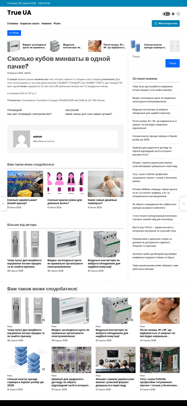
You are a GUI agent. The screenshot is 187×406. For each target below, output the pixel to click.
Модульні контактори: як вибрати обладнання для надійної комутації (104, 263)
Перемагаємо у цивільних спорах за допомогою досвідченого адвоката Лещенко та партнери (152, 242)
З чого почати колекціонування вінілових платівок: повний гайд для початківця (155, 217)
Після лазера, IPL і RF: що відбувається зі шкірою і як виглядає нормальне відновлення (155, 124)
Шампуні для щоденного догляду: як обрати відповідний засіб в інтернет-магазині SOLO (153, 151)
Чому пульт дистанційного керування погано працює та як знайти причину (24, 263)
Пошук (136, 56)
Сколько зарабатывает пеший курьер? (22, 201)
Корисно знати (29, 23)
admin (27, 73)
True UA (19, 13)
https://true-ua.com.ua (43, 141)
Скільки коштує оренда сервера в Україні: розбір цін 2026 (115, 49)
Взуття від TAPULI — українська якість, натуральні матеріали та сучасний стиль (154, 229)
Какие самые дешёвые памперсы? (102, 201)
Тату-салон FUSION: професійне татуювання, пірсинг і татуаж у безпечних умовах (155, 178)
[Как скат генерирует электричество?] (3, 203)
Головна (12, 23)
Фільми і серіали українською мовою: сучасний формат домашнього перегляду (155, 164)
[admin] (21, 139)
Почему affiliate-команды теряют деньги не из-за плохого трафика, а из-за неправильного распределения (155, 193)
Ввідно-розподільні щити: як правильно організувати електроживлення (65, 263)
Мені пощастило (168, 23)
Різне (57, 23)
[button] (172, 46)
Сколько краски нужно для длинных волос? (64, 201)
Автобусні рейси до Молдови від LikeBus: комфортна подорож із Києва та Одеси (155, 255)
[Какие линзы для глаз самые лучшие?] (183, 203)
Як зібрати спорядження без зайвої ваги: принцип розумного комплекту (154, 206)
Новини (46, 23)
